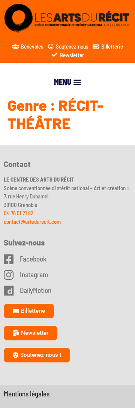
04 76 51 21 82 (18, 213)
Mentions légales (27, 393)
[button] (67, 81)
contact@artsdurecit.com (32, 221)
